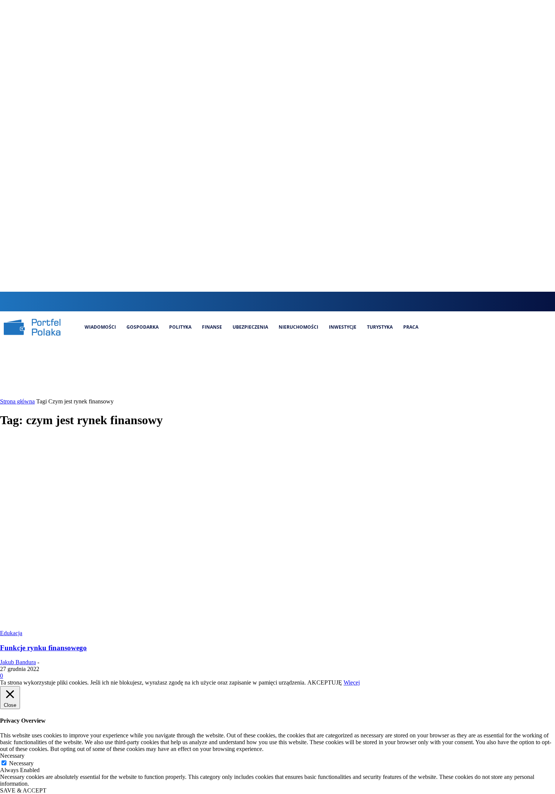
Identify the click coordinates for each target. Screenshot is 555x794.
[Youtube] (312, 301)
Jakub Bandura (18, 662)
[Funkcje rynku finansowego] (145, 626)
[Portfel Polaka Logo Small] (32, 327)
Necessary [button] (12, 755)
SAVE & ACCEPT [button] (23, 790)
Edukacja (11, 633)
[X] (299, 301)
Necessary (21, 763)
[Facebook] (261, 301)
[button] (246, 301)
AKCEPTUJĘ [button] (324, 682)
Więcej (352, 682)
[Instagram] (274, 301)
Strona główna (17, 401)
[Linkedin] (286, 301)
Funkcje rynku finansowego (43, 648)
